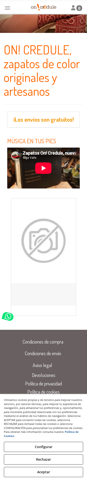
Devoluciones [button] (43, 375)
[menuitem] (43, 342)
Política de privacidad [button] (43, 383)
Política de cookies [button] (43, 392)
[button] (43, 240)
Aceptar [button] (43, 472)
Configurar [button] (43, 446)
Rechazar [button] (43, 459)
